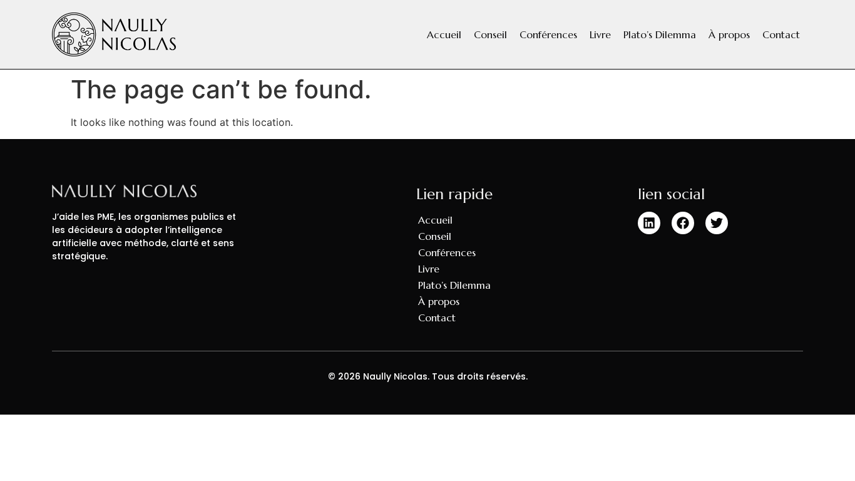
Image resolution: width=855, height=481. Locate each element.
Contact (781, 34)
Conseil (490, 34)
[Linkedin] (649, 223)
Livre (600, 34)
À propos (729, 34)
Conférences (548, 34)
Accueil (444, 34)
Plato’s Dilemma (659, 34)
